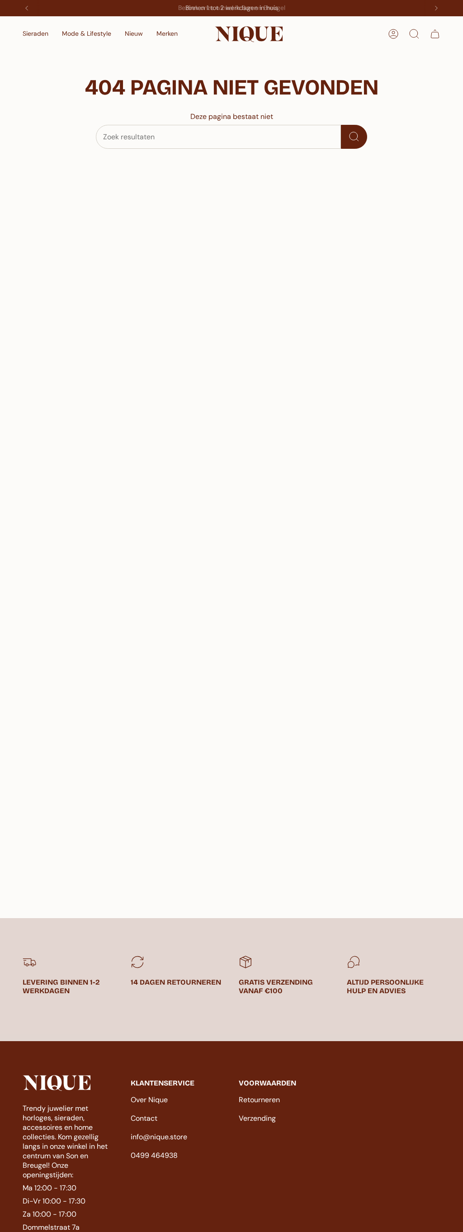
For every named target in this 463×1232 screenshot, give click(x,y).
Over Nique (149, 1099)
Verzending (257, 1118)
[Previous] (27, 8)
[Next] (436, 8)
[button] (35, 34)
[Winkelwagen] (435, 34)
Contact (144, 1118)
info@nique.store (159, 1137)
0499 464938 (154, 1155)
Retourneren (259, 1099)
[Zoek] (354, 137)
